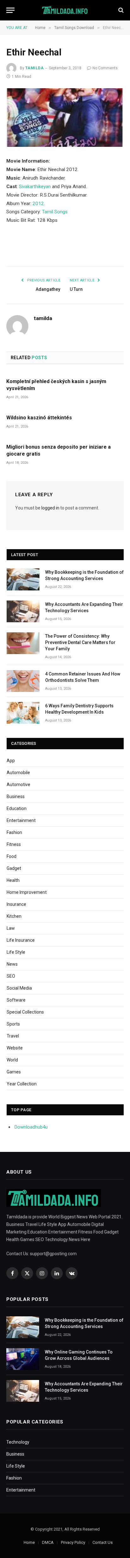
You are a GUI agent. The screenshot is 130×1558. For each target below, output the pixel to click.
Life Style (16, 952)
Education (17, 808)
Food (11, 856)
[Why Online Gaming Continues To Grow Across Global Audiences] (22, 1359)
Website (15, 1047)
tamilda (34, 68)
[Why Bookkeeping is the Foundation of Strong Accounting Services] (23, 579)
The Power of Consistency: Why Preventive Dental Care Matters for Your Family (80, 642)
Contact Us (102, 1542)
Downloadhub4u (31, 1127)
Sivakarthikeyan (35, 186)
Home (29, 1542)
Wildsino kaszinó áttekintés (39, 418)
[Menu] (10, 10)
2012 (38, 203)
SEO (11, 976)
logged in (50, 507)
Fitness (14, 844)
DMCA (48, 1542)
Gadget (14, 868)
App (11, 760)
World (12, 1059)
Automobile (18, 772)
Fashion (14, 832)
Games (14, 1071)
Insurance (16, 904)
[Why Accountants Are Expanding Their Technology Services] (23, 611)
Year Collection (22, 1083)
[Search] (120, 10)
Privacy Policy (73, 1542)
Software (16, 1000)
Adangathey (48, 289)
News (12, 964)
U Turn (76, 289)
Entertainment (21, 820)
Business (16, 796)
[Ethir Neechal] (65, 117)
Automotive (18, 784)
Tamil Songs (55, 212)
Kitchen (14, 916)
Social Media (19, 988)
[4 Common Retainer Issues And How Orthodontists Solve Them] (23, 681)
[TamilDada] (65, 10)
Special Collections (25, 1012)
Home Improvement (27, 892)
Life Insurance (21, 940)
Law (11, 928)
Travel (13, 1035)
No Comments (105, 68)
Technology (17, 1442)
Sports (13, 1023)
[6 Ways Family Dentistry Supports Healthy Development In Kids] (23, 713)
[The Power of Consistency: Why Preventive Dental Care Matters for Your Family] (23, 643)
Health (13, 880)
